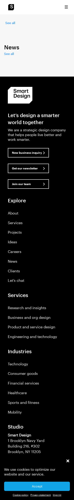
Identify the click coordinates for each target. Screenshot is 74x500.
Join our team (21, 184)
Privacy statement (40, 494)
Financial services (23, 383)
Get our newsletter (25, 168)
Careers (14, 251)
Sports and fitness (23, 402)
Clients (14, 271)
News (12, 261)
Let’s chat (16, 280)
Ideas (12, 242)
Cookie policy (20, 494)
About (13, 213)
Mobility (15, 412)
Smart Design (11, 7)
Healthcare (17, 392)
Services (15, 222)
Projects (15, 232)
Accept (37, 486)
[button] (68, 461)
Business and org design (29, 317)
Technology (18, 364)
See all (10, 23)
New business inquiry (27, 152)
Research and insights (27, 307)
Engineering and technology (32, 336)
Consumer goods (23, 373)
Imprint (57, 494)
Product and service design (31, 327)
